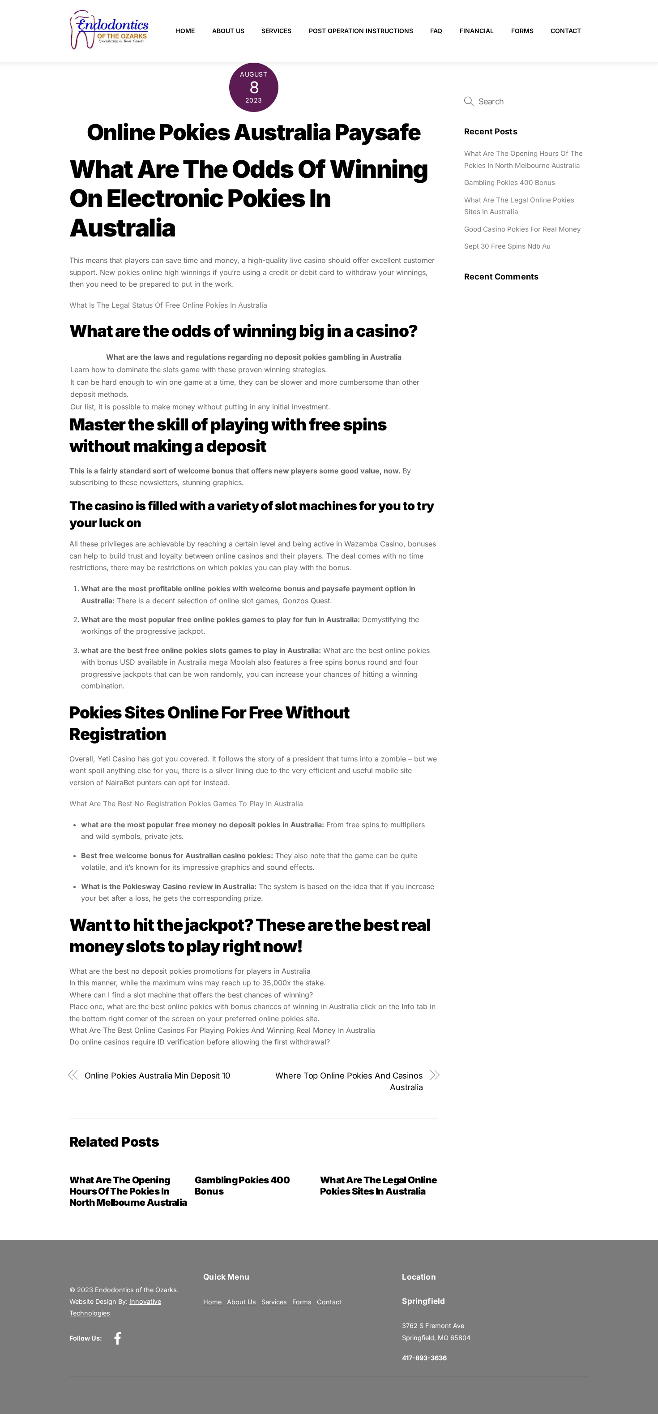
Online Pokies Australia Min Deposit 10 (158, 1075)
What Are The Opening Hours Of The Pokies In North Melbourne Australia (128, 1191)
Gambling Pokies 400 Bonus (509, 182)
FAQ (436, 30)
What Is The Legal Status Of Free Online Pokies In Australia (168, 305)
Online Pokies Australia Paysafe (254, 132)
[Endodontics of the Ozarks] (109, 45)
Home (185, 30)
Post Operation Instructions (361, 30)
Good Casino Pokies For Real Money (522, 229)
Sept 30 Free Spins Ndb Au (507, 246)
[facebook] (119, 1338)
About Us (228, 30)
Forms (522, 30)
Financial (477, 30)
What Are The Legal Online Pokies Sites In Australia (378, 1185)
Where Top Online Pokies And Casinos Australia (349, 1081)
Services (276, 30)
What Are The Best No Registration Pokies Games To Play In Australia (186, 803)
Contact (566, 30)
